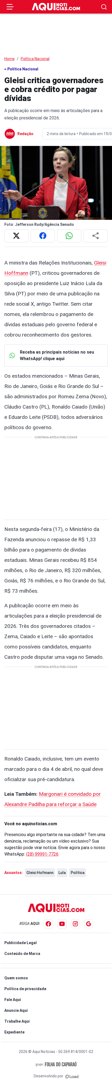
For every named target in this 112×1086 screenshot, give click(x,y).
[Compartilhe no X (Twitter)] (16, 235)
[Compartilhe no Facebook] (43, 235)
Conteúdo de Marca (22, 953)
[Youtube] (62, 923)
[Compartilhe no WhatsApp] (69, 235)
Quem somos (16, 978)
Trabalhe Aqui (17, 1021)
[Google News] (88, 923)
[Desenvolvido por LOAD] (72, 1076)
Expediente (14, 1032)
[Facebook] (48, 923)
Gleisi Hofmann (40, 872)
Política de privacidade (25, 989)
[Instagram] (75, 923)
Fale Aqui (12, 999)
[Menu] (10, 6)
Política (78, 872)
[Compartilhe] (95, 235)
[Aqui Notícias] (56, 7)
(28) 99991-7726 (42, 854)
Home (9, 59)
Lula (62, 872)
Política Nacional (35, 59)
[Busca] (104, 7)
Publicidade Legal (20, 943)
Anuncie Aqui (16, 1010)
